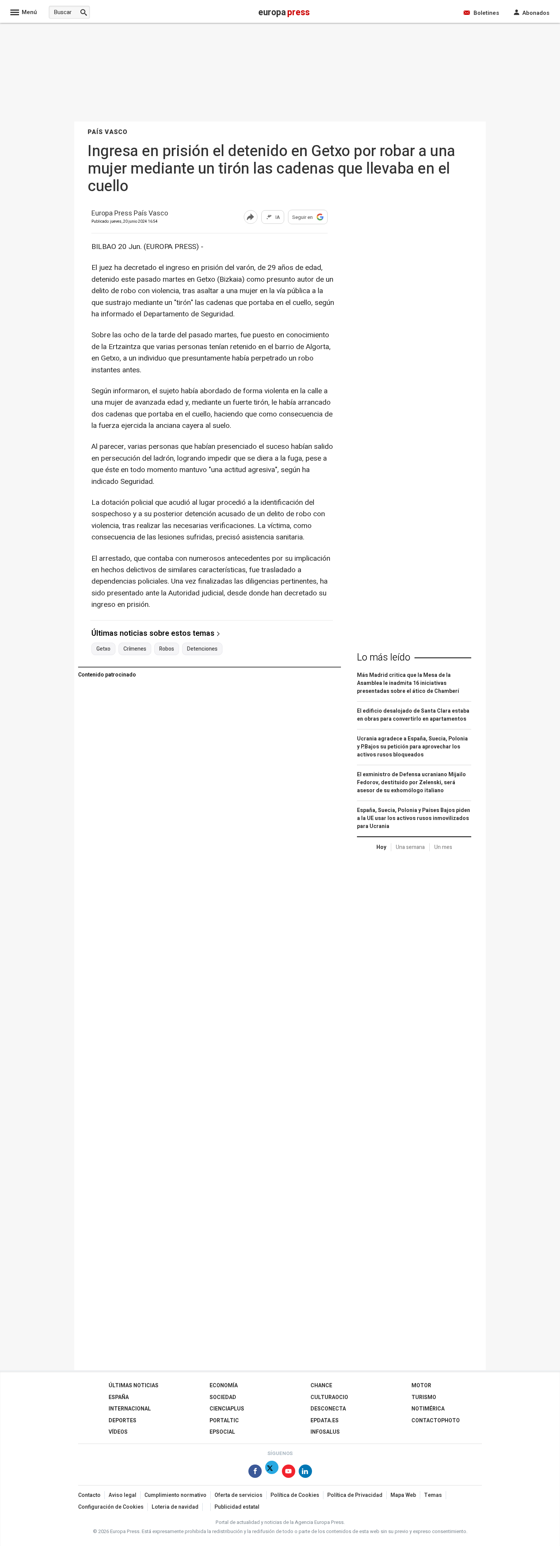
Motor (421, 1386)
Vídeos (118, 1432)
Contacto (89, 1495)
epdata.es (324, 1421)
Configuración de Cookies (111, 1507)
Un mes (443, 847)
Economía (224, 1386)
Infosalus (325, 1432)
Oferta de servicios (238, 1495)
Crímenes (134, 649)
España (119, 1397)
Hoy (381, 847)
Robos (166, 649)
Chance (321, 1386)
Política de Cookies (294, 1495)
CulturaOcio (329, 1397)
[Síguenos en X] (272, 1472)
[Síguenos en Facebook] (255, 1472)
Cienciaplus (227, 1409)
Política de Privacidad (354, 1495)
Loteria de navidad (175, 1507)
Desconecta (328, 1409)
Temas (433, 1495)
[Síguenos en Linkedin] (305, 1472)
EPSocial (222, 1432)
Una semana (410, 847)
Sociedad (223, 1397)
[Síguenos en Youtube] (288, 1472)
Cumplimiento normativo (175, 1495)
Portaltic (224, 1421)
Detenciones (202, 649)
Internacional (130, 1409)
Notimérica (428, 1409)
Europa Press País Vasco (129, 214)
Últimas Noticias (133, 1386)
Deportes (122, 1421)
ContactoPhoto (435, 1421)
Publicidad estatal (236, 1507)
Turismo (423, 1397)
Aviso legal (122, 1495)
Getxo (103, 649)
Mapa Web (403, 1495)
